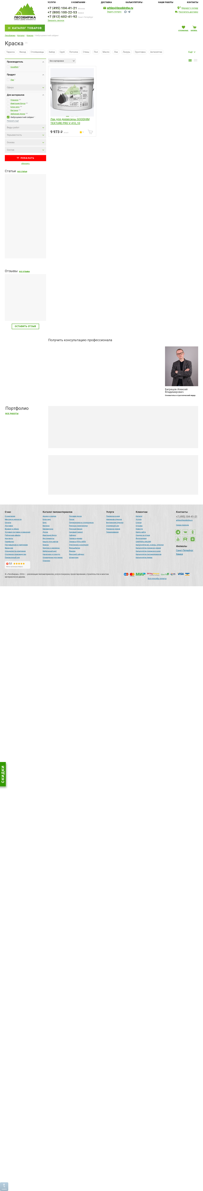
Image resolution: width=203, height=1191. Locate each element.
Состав (10, 150)
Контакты (192, 2)
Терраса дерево (75, 538)
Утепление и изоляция (78, 545)
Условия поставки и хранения (17, 532)
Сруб (62, 52)
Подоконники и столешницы (81, 522)
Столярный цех (112, 526)
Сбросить (25, 163)
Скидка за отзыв (143, 535)
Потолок (73, 52)
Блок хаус (14, 107)
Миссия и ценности (13, 519)
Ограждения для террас (53, 557)
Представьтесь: (56, 347)
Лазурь (126, 52)
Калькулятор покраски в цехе (148, 551)
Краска (46, 545)
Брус (45, 522)
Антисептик (156, 52)
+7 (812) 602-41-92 (62, 17)
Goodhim (14, 67)
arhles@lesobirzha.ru (120, 8)
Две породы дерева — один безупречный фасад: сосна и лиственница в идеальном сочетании (103, 736)
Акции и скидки (49, 516)
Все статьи (22, 172)
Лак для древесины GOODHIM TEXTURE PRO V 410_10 (69, 121)
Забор (52, 52)
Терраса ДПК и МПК (77, 541)
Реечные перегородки (78, 526)
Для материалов (15, 95)
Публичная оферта (12, 535)
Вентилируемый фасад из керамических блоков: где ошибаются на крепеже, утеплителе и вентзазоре (25, 624)
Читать (8, 312)
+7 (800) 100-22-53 (62, 12)
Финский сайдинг (76, 554)
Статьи (139, 522)
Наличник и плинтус (51, 554)
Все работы (12, 413)
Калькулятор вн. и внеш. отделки (150, 545)
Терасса (10, 52)
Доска (45, 532)
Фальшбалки (74, 548)
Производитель (15, 61)
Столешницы (37, 52)
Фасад (22, 52)
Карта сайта (141, 532)
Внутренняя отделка (114, 522)
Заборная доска (17, 114)
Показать (27, 158)
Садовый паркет (76, 532)
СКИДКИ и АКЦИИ (143, 541)
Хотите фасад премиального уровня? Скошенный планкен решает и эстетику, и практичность (103, 1072)
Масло (106, 52)
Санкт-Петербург (184, 551)
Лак (116, 52)
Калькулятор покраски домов (148, 548)
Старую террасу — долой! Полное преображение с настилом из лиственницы (94, 848)
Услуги (52, 2)
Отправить (150, 383)
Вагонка (14, 110)
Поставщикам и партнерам (16, 545)
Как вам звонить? (57, 358)
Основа (11, 142)
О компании (78, 2)
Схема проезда (182, 525)
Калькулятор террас (144, 557)
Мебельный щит (50, 551)
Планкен (14, 100)
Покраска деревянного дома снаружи (75, 488)
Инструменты (48, 538)
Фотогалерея (141, 538)
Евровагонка (48, 529)
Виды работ (13, 127)
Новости (139, 529)
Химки (179, 554)
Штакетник (73, 557)
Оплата (8, 522)
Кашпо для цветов (50, 541)
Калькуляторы (134, 2)
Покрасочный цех (12, 557)
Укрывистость (14, 135)
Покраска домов (113, 529)
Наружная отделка (114, 519)
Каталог (139, 516)
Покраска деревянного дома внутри (122, 488)
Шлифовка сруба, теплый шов (170, 488)
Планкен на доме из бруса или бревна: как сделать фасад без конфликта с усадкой (25, 248)
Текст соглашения (62, 385)
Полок (71, 519)
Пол (96, 52)
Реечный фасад (75, 529)
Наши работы (165, 2)
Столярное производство (15, 554)
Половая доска (75, 516)
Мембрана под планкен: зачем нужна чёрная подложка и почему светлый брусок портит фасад (24, 206)
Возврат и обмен (12, 529)
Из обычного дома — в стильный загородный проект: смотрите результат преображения (101, 1184)
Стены (86, 52)
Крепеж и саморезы (51, 548)
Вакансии (9, 548)
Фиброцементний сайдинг (22, 117)
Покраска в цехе (113, 516)
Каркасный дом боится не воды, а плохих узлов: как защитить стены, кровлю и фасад (23, 666)
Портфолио (9, 541)
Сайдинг (72, 535)
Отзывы (139, 526)
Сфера (10, 87)
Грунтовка (140, 52)
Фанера (72, 551)
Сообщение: (54, 368)
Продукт (11, 74)
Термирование (112, 532)
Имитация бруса (17, 103)
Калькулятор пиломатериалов (148, 554)
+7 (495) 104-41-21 (62, 8)
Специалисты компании (15, 551)
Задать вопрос (114, 12)
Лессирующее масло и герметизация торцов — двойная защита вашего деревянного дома (101, 624)
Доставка (106, 2)
